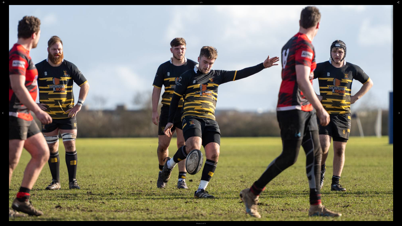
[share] (398, 2)
